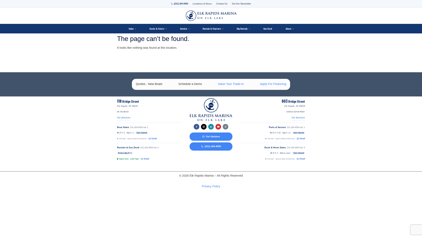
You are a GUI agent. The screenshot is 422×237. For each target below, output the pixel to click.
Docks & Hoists (157, 28)
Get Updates (213, 136)
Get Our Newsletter (241, 4)
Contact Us (221, 4)
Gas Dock (267, 28)
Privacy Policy (211, 186)
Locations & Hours (202, 4)
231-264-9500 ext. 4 (149, 147)
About (288, 28)
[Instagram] (204, 127)
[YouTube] (218, 127)
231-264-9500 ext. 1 (296, 127)
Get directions (123, 118)
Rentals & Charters (212, 28)
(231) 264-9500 (181, 4)
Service (183, 28)
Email (154, 138)
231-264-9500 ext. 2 (139, 127)
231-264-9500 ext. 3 (296, 147)
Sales (131, 28)
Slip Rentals (242, 28)
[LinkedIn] (211, 127)
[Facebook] (196, 127)
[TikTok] (225, 127)
